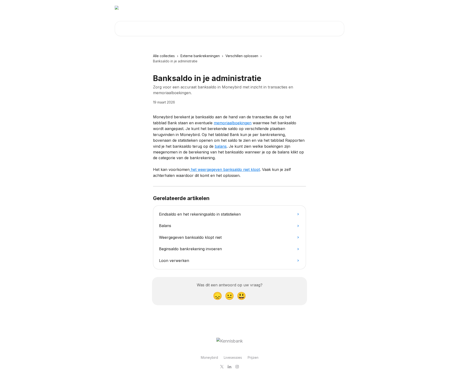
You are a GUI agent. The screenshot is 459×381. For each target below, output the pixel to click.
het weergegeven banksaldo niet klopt (225, 169)
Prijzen (253, 357)
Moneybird (209, 357)
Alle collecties (164, 56)
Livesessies (233, 357)
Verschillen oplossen (241, 56)
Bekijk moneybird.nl (324, 7)
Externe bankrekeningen (200, 56)
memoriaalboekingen (232, 122)
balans (221, 146)
